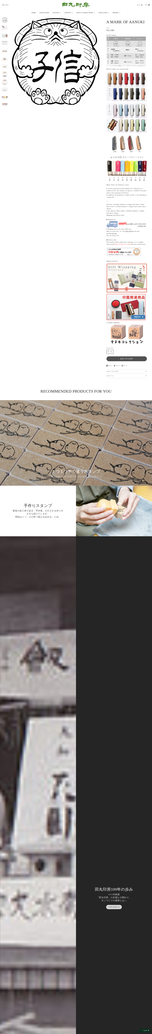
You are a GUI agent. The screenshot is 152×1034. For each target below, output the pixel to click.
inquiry (115, 13)
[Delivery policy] (123, 255)
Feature (56, 13)
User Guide (102, 13)
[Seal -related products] (126, 319)
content (67, 13)
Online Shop (44, 13)
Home (34, 13)
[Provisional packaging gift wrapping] (126, 291)
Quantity (109, 348)
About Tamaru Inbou (84, 13)
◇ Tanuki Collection (112, 322)
